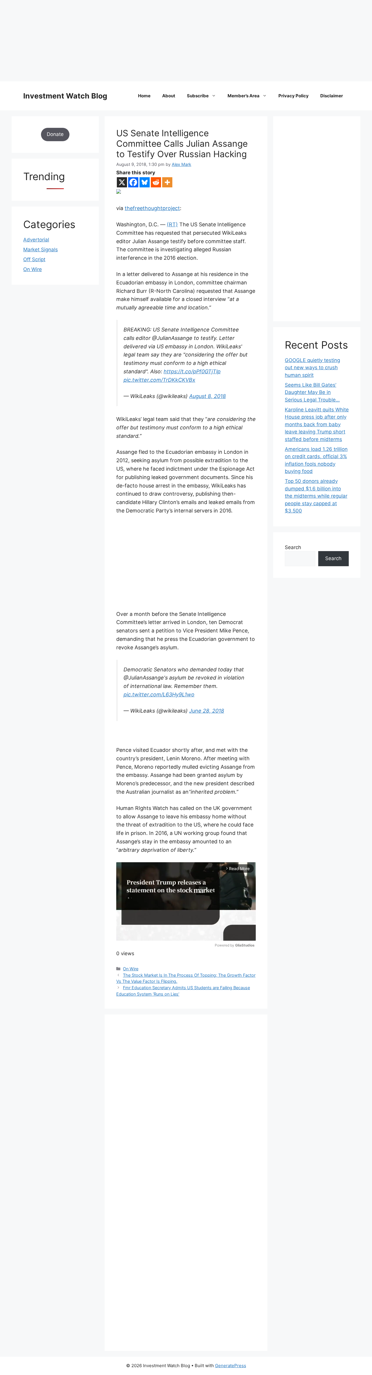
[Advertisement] (174, 40)
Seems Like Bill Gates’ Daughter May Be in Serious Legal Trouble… (312, 392)
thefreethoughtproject (152, 208)
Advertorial (36, 240)
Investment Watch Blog (65, 96)
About (168, 95)
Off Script (34, 259)
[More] (167, 182)
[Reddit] (156, 182)
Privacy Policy (293, 95)
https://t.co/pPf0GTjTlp (192, 371)
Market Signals (40, 249)
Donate (55, 134)
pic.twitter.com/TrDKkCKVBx (159, 380)
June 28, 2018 (206, 711)
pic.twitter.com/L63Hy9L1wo (159, 694)
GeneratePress (230, 1365)
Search (293, 547)
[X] (122, 182)
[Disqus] (186, 1106)
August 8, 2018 (207, 396)
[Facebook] (133, 182)
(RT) (172, 224)
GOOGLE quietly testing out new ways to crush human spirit (312, 367)
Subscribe (198, 95)
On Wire (130, 968)
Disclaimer (331, 95)
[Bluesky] (145, 182)
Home (144, 95)
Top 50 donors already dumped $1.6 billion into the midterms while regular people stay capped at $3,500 (316, 496)
